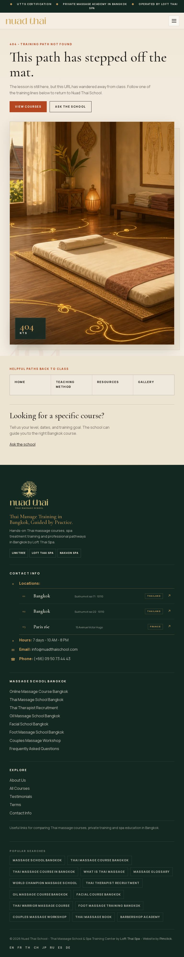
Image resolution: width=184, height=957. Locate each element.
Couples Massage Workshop (35, 740)
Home (20, 382)
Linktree (19, 553)
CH (36, 947)
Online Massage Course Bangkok (39, 691)
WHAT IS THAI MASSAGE (104, 872)
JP (44, 947)
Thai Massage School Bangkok (36, 699)
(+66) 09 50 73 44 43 (52, 658)
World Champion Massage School (45, 883)
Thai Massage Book (93, 917)
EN (12, 947)
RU (52, 947)
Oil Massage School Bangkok (35, 715)
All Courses (20, 788)
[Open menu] (174, 21)
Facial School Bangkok (29, 724)
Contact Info (21, 813)
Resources (108, 382)
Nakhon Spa (69, 553)
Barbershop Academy (140, 917)
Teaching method (65, 384)
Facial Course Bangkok (98, 894)
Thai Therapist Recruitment (34, 707)
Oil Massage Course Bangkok (40, 894)
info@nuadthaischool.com (55, 649)
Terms (15, 804)
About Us (18, 780)
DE (68, 947)
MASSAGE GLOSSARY (151, 872)
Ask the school (70, 106)
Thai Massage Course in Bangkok (44, 872)
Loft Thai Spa (43, 553)
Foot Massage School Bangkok (37, 732)
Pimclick (166, 938)
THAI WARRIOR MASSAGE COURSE (41, 906)
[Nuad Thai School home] (26, 21)
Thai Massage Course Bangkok (99, 860)
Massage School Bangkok (37, 860)
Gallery (146, 382)
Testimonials (21, 796)
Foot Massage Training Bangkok (109, 906)
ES (60, 947)
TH (27, 947)
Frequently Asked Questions (34, 748)
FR (19, 947)
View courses (28, 106)
